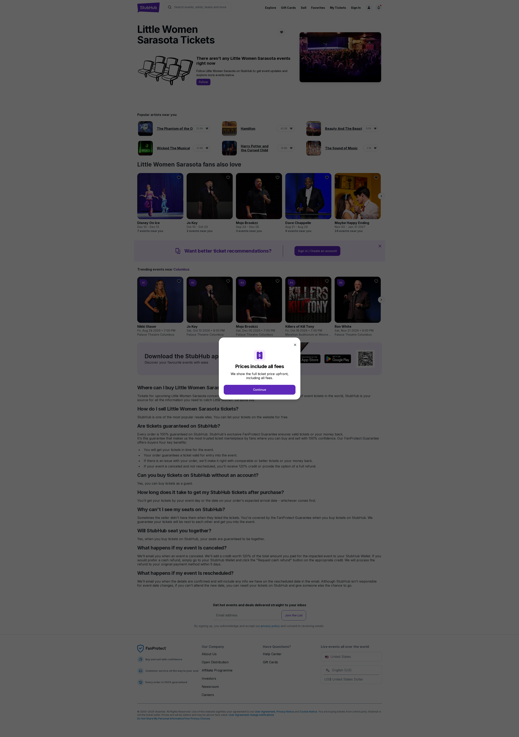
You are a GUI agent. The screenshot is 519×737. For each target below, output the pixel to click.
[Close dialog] (295, 345)
